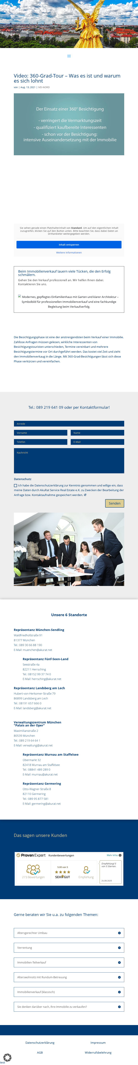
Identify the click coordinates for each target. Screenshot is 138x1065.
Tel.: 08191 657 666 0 (27, 703)
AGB (40, 1052)
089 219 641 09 (49, 407)
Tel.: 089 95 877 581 (36, 799)
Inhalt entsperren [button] (69, 244)
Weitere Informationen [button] (69, 252)
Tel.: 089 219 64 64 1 (27, 740)
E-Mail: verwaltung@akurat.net (33, 745)
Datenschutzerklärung (39, 1043)
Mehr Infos (112, 855)
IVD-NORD (44, 87)
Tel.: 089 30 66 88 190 (28, 645)
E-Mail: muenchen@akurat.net (33, 650)
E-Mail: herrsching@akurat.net (42, 679)
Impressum (98, 1043)
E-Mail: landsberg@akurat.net (32, 708)
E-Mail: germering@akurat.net (42, 804)
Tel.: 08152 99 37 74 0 (37, 674)
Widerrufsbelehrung (98, 1052)
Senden (114, 503)
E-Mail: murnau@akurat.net (40, 774)
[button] (7, 1057)
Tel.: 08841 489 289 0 (36, 769)
